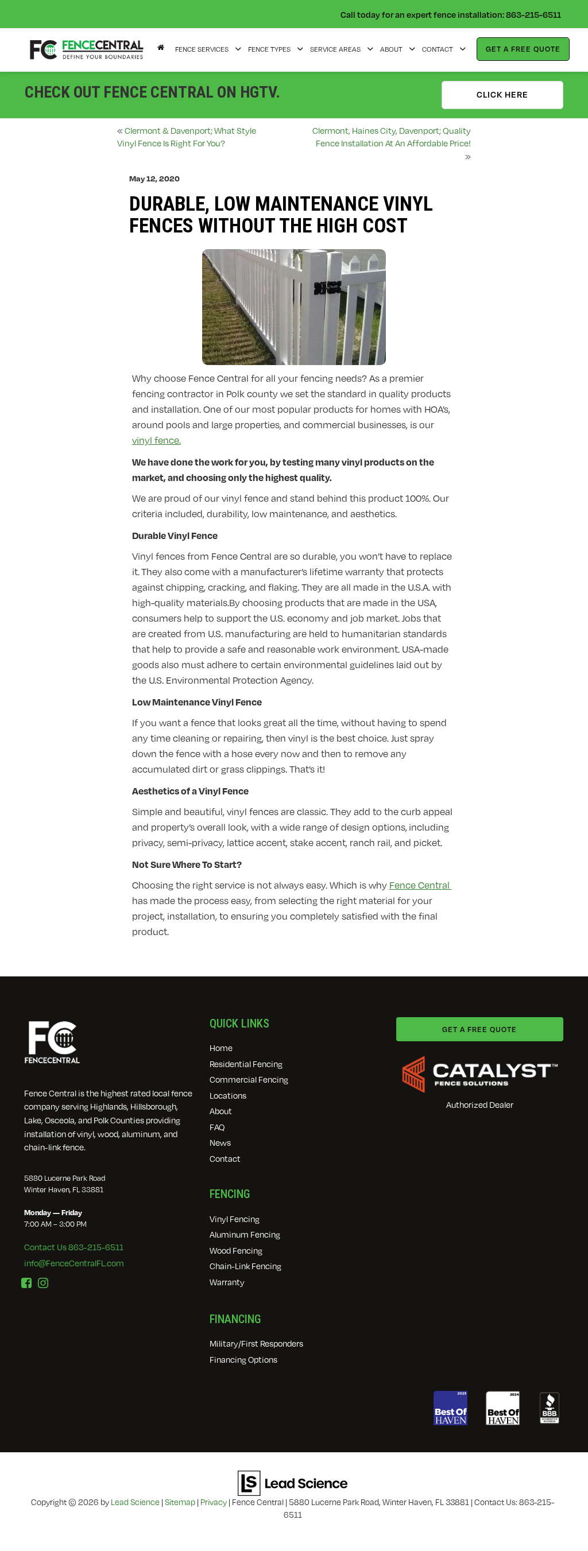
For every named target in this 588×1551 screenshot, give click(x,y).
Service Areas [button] (335, 49)
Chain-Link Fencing (245, 1266)
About (221, 1111)
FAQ (217, 1127)
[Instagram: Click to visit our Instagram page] (43, 1283)
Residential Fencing (246, 1064)
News (220, 1142)
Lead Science (135, 1502)
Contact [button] (437, 49)
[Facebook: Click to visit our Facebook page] (26, 1283)
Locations (228, 1095)
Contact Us (73, 1247)
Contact (225, 1159)
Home (221, 1048)
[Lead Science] (292, 1482)
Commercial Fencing (249, 1079)
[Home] (161, 47)
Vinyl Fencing (235, 1219)
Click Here (502, 94)
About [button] (391, 49)
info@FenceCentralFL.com (74, 1263)
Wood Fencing (236, 1250)
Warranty (227, 1282)
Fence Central (420, 885)
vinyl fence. (156, 440)
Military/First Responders (256, 1343)
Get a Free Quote (523, 48)
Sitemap (180, 1502)
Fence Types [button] (269, 49)
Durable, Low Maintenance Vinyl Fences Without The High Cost (281, 215)
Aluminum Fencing (245, 1234)
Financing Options (243, 1359)
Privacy (213, 1502)
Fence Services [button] (202, 49)
